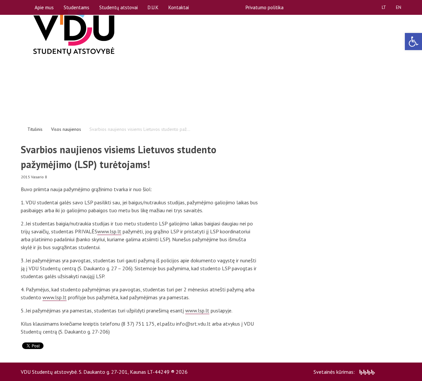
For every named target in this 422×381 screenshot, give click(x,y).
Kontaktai (178, 7)
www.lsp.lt (109, 231)
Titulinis (35, 129)
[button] (413, 41)
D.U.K (153, 7)
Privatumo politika (265, 7)
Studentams (76, 7)
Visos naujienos (66, 129)
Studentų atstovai (118, 7)
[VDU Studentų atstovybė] (74, 32)
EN (398, 7)
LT (384, 7)
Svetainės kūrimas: (335, 371)
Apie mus (44, 7)
